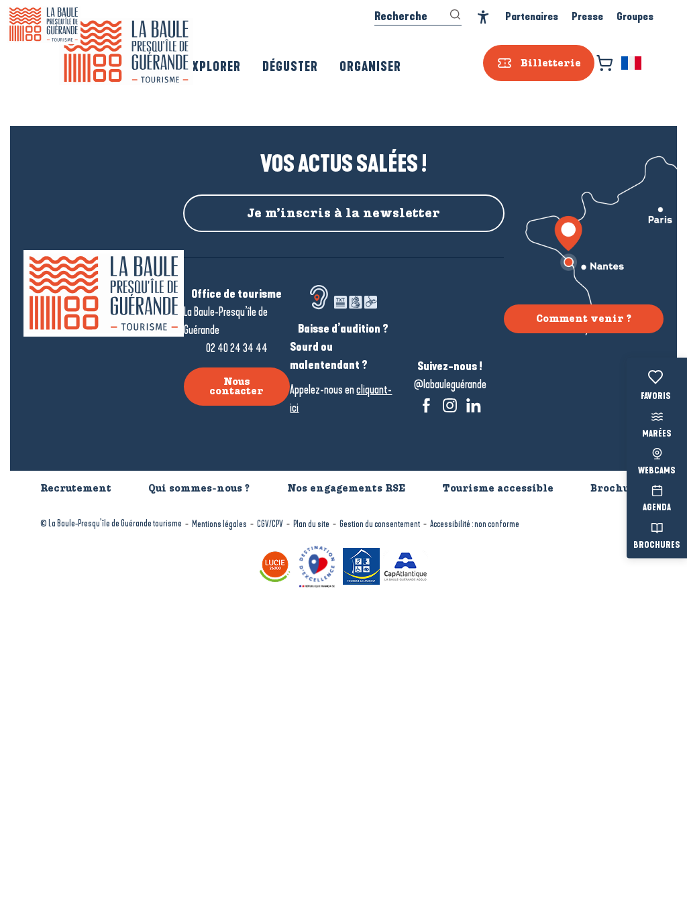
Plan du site (311, 524)
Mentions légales (219, 524)
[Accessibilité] (483, 17)
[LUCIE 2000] (275, 565)
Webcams (657, 471)
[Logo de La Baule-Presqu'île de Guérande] (103, 293)
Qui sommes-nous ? (199, 488)
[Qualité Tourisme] (317, 565)
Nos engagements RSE (346, 488)
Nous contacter (236, 386)
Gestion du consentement (379, 524)
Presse (587, 16)
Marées (657, 433)
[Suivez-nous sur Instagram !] (449, 405)
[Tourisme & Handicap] (361, 565)
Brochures (656, 545)
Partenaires (531, 16)
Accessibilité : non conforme (474, 524)
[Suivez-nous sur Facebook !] (426, 405)
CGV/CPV (270, 524)
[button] (632, 63)
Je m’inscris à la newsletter (343, 213)
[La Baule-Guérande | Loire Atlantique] (126, 51)
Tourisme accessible (497, 488)
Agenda (657, 508)
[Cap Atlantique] (405, 565)
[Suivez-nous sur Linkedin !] (473, 405)
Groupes (635, 16)
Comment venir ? (583, 318)
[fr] (632, 63)
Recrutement (75, 488)
